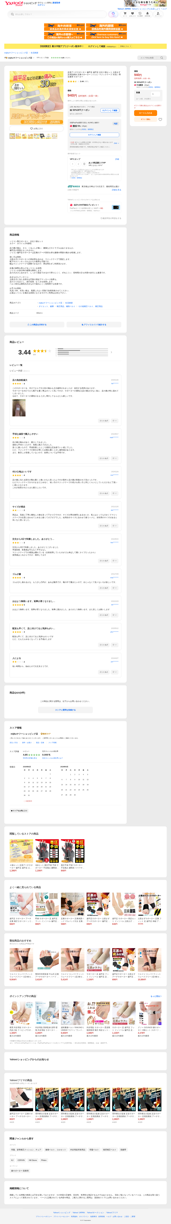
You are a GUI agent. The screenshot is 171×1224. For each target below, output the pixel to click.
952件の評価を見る (30, 758)
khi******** (114, 510)
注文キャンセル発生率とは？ (52, 758)
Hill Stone (33, 1160)
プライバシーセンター (61, 1216)
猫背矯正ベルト (109, 1150)
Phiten (43, 1160)
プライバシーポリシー (44, 1216)
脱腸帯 (123, 1150)
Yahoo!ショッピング (61, 1212)
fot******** (114, 384)
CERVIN (21, 1160)
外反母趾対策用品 (77, 1150)
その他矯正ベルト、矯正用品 (90, 306)
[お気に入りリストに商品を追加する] (160, 119)
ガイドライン (84, 1216)
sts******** (114, 605)
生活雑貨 (34, 53)
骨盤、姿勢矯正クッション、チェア (26, 1150)
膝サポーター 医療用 (20, 1171)
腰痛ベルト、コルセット (55, 1150)
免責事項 (93, 1216)
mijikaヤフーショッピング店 (16, 53)
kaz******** (114, 542)
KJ (12, 1160)
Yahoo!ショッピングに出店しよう (146, 9)
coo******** (114, 475)
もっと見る (155, 996)
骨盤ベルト (94, 1150)
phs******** (114, 632)
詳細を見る (116, 190)
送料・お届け (27, 743)
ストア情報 (52, 743)
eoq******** (114, 578)
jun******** (114, 662)
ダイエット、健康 (46, 306)
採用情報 (101, 1216)
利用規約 (74, 1216)
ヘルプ (164, 9)
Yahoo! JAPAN (124, 9)
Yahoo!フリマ (112, 1212)
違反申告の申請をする (112, 218)
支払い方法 (14, 743)
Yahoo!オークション (95, 1212)
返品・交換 (40, 743)
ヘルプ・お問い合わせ (114, 1216)
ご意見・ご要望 (129, 1216)
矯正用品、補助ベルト (66, 306)
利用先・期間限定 (88, 129)
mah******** (114, 437)
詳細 (115, 143)
